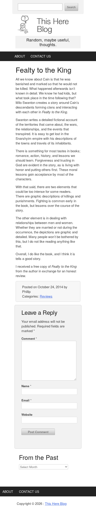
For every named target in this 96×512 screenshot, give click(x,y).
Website (26, 414)
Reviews (46, 296)
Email (26, 400)
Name (26, 386)
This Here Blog (53, 24)
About (20, 56)
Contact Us (41, 56)
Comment (29, 338)
